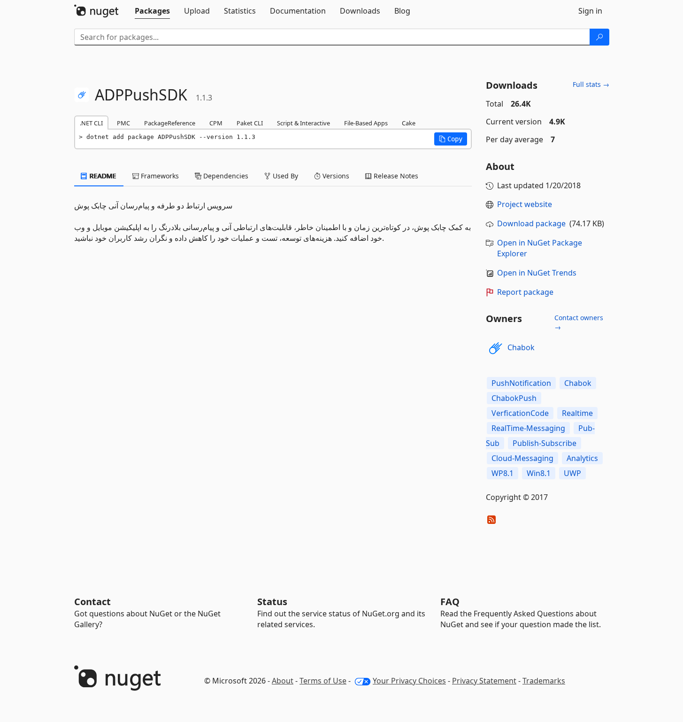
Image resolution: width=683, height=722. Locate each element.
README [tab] (102, 175)
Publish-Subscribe (544, 443)
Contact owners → (578, 322)
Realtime (577, 413)
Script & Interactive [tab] (303, 123)
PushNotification (521, 383)
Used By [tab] (284, 175)
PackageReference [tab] (169, 123)
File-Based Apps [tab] (366, 123)
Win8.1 (539, 473)
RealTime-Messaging (528, 428)
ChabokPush (514, 398)
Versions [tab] (335, 175)
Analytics (582, 458)
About (282, 681)
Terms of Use (322, 681)
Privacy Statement (484, 681)
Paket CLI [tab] (250, 123)
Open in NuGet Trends (536, 273)
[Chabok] (495, 347)
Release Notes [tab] (395, 175)
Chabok (521, 347)
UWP (572, 473)
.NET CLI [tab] (91, 123)
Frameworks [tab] (159, 175)
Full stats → (591, 84)
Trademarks (543, 681)
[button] (450, 139)
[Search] (599, 37)
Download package (531, 223)
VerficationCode (520, 413)
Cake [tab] (408, 123)
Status (272, 601)
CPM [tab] (216, 123)
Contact (92, 601)
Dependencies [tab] (224, 175)
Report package (525, 292)
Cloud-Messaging (522, 458)
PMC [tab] (123, 123)
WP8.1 (502, 473)
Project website (524, 204)
